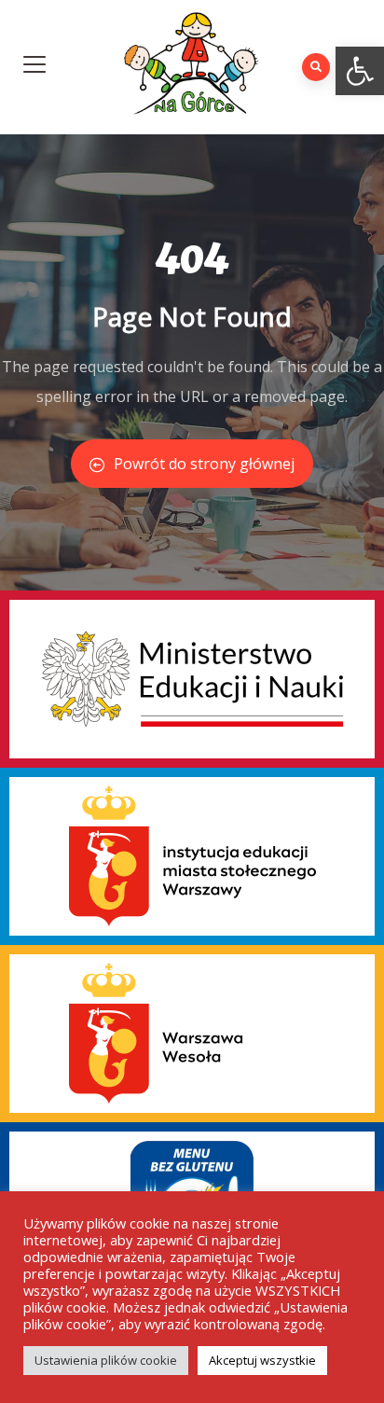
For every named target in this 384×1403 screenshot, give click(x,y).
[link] (360, 71)
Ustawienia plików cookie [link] (105, 1360)
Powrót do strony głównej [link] (204, 463)
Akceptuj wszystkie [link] (262, 1360)
